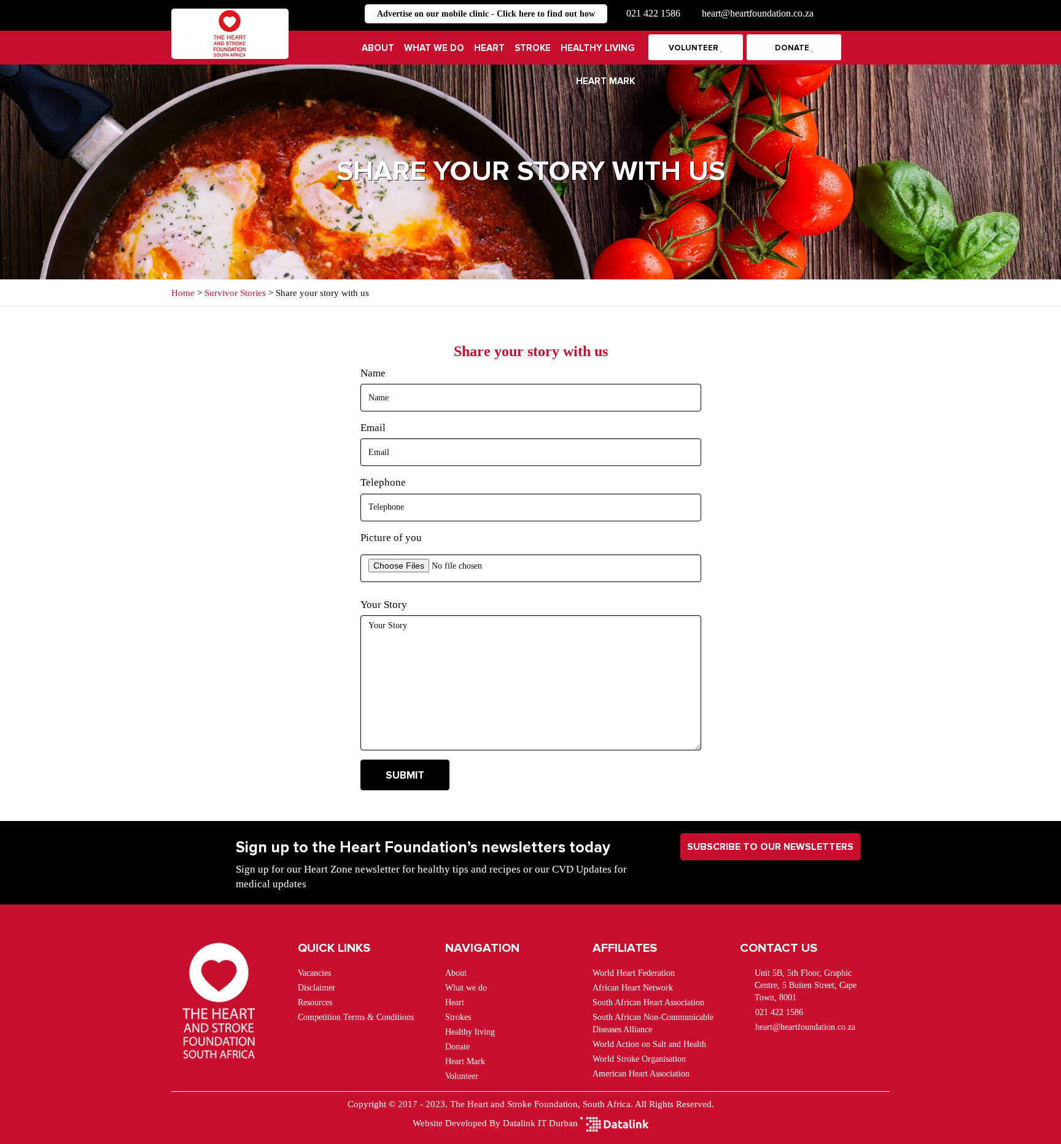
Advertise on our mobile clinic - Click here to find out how (486, 13)
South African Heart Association (648, 1002)
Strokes (458, 1017)
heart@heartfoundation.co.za (758, 13)
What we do (434, 47)
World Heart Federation (634, 973)
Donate (793, 48)
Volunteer (694, 48)
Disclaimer (316, 987)
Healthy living (598, 47)
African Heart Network (633, 987)
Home (184, 293)
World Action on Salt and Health (649, 1044)
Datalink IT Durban (540, 1123)
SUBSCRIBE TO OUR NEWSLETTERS (770, 847)
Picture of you (391, 537)
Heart (489, 47)
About (378, 47)
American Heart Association (641, 1073)
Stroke (533, 47)
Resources (315, 1002)
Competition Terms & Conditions (356, 1017)
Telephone (383, 482)
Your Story (383, 604)
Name (373, 373)
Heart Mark (605, 81)
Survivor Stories (236, 293)
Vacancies (314, 973)
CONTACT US (778, 948)
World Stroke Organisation (639, 1059)
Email (373, 428)
